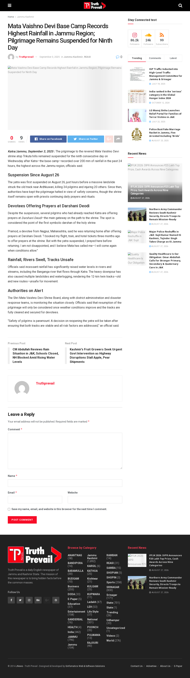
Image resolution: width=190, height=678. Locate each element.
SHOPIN (111, 577)
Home (11, 17)
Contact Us (136, 666)
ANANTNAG (75, 555)
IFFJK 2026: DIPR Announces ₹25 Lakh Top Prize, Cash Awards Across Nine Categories (155, 190)
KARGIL (91, 566)
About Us (165, 666)
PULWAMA (93, 635)
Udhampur (113, 620)
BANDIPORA (75, 563)
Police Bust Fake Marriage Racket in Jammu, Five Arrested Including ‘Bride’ (164, 132)
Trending (112, 612)
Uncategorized (116, 627)
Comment (15, 429)
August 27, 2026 (141, 198)
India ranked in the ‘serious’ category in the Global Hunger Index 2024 (165, 95)
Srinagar (112, 594)
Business (73, 586)
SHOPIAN (112, 572)
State (110, 602)
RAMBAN (112, 555)
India (71, 632)
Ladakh (91, 602)
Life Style (93, 611)
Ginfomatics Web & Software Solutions (85, 666)
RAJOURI (92, 642)
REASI (87, 56)
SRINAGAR (113, 587)
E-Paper (73, 599)
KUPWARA (93, 594)
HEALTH (73, 627)
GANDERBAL (75, 619)
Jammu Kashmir (25, 17)
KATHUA (92, 570)
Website (73, 492)
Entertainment (76, 611)
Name (12, 476)
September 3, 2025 (50, 56)
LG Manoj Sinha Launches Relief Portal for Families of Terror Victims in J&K (165, 113)
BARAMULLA (75, 570)
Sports (111, 582)
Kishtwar (92, 578)
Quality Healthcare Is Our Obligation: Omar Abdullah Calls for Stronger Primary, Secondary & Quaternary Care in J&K (165, 261)
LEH (89, 606)
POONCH (92, 627)
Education (74, 603)
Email (12, 492)
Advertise (151, 666)
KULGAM (92, 586)
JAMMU (73, 636)
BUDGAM (73, 578)
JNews (19, 666)
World (110, 640)
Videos (111, 635)
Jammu (72, 644)
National (92, 619)
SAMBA (111, 567)
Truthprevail (26, 56)
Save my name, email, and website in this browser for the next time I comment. (59, 509)
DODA (71, 594)
